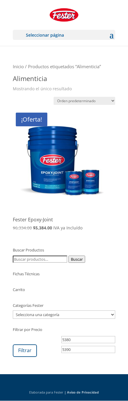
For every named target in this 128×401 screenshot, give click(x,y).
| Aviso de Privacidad (81, 392)
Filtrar (25, 350)
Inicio (18, 66)
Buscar (77, 259)
